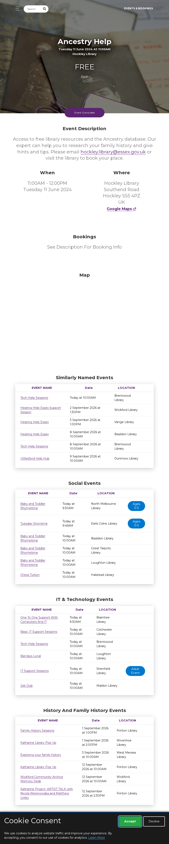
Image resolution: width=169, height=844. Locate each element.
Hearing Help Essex (34, 422)
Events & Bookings (138, 8)
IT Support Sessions (34, 671)
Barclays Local (30, 656)
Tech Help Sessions (34, 398)
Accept (130, 821)
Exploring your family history (40, 755)
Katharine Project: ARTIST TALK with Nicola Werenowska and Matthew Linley (46, 793)
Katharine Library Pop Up (38, 743)
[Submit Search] (45, 9)
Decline (154, 821)
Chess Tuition (30, 575)
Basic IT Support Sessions (38, 632)
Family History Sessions (37, 730)
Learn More (96, 837)
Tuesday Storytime (34, 523)
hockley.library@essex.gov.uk (113, 152)
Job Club (26, 685)
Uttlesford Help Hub (34, 458)
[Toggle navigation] (16, 8)
